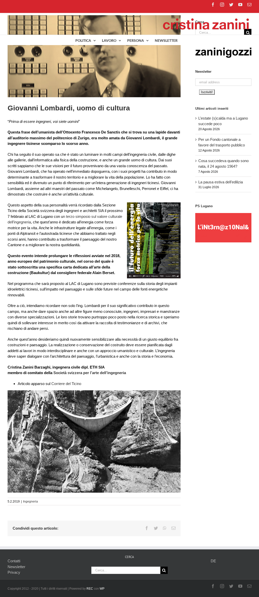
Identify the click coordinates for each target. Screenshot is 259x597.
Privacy (14, 572)
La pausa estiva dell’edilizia (220, 182)
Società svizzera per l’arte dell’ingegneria (89, 373)
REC (90, 588)
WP (102, 588)
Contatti (14, 561)
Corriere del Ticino (66, 383)
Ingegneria (30, 501)
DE (213, 561)
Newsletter (16, 567)
